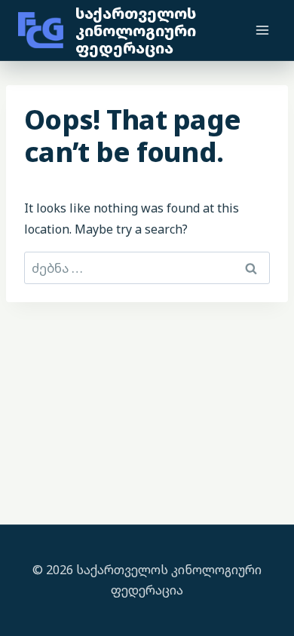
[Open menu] (262, 29)
